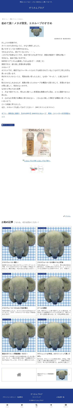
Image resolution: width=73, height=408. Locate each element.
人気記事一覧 (60, 397)
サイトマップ (36, 397)
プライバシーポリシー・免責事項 (13, 397)
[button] (67, 304)
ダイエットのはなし (9, 125)
